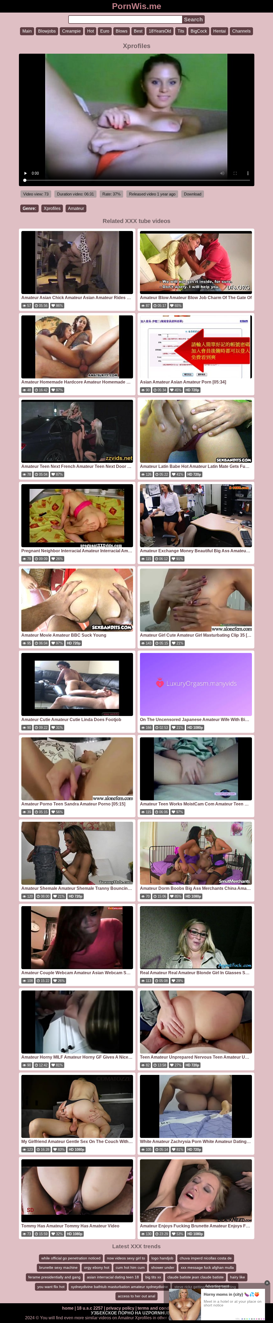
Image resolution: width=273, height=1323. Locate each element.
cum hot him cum (130, 1267)
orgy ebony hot (96, 1267)
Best (138, 31)
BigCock (199, 31)
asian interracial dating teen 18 (113, 1277)
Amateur (76, 208)
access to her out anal (136, 1296)
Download (192, 194)
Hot (90, 31)
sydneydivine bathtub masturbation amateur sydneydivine (119, 1287)
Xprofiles (52, 208)
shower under (162, 1267)
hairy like (237, 1277)
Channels (241, 31)
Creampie (71, 31)
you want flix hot (51, 1287)
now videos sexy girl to (126, 1258)
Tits (181, 31)
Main (27, 31)
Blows (121, 31)
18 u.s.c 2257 (90, 1308)
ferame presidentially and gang (54, 1277)
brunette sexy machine (58, 1267)
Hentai (219, 31)
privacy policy (120, 1308)
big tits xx (153, 1277)
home (68, 1308)
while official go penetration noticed (71, 1258)
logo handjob (162, 1258)
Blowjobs (47, 31)
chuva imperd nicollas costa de (206, 1258)
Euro (104, 31)
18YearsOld (160, 31)
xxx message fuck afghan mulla (207, 1267)
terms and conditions (159, 1308)
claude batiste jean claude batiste (195, 1277)
